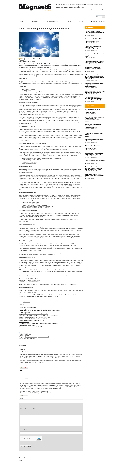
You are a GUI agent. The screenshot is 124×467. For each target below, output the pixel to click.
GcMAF (33, 338)
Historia (69, 21)
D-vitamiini (28, 338)
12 (27, 221)
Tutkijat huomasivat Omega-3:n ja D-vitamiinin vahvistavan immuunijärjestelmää (39, 310)
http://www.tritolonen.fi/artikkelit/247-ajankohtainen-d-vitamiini (35, 392)
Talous (81, 21)
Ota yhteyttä (22, 458)
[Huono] (19, 58)
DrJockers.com (26, 302)
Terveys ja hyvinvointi (52, 21)
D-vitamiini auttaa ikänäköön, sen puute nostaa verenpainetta (34, 317)
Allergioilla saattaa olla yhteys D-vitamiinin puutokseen (33, 318)
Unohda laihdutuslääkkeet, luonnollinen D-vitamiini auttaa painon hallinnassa (38, 315)
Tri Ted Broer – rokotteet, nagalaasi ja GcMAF (30, 326)
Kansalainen (87, 80)
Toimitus (22, 60)
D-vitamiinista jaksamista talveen (27, 307)
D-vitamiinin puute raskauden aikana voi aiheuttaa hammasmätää (35, 309)
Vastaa (21, 370)
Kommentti (23, 413)
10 (54, 178)
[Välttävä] (20, 58)
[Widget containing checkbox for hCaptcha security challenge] (31, 438)
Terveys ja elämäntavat (31, 337)
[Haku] (103, 16)
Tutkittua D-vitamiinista (24, 312)
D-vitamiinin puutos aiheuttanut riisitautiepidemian (31, 320)
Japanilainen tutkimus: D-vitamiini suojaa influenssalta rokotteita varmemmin (38, 323)
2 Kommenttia (32, 61)
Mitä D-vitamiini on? (24, 322)
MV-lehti (87, 35)
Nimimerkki (23, 429)
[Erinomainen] (22, 58)
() (22, 395)
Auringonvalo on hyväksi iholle (27, 325)
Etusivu (21, 21)
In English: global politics (98, 21)
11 (32, 200)
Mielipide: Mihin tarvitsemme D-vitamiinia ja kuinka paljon (33, 314)
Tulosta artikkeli (24, 333)
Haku (20, 460)
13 (42, 250)
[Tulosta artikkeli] (19, 333)
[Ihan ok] (21, 58)
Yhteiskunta (35, 21)
